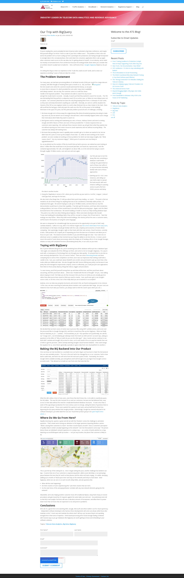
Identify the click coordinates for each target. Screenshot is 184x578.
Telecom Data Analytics (54, 524)
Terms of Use (80, 576)
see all (113, 117)
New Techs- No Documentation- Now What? (126, 66)
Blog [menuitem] (137, 7)
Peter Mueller (51, 35)
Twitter (52, 44)
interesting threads (92, 255)
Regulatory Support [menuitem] (125, 7)
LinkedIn (49, 44)
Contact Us (105, 576)
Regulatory (116, 108)
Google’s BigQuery (90, 65)
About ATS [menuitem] (64, 7)
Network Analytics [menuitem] (107, 7)
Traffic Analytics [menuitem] (78, 7)
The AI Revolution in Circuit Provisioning (125, 73)
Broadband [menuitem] (92, 7)
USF (114, 113)
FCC (114, 115)
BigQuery (73, 524)
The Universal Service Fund (121, 89)
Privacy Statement (92, 576)
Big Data (66, 524)
